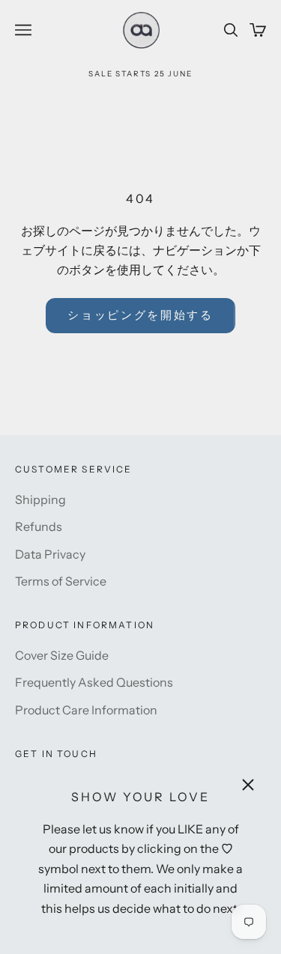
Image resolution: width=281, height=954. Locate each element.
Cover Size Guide (62, 655)
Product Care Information (86, 709)
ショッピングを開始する (140, 315)
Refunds (38, 526)
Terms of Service (60, 581)
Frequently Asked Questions (94, 682)
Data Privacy (50, 554)
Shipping (40, 499)
